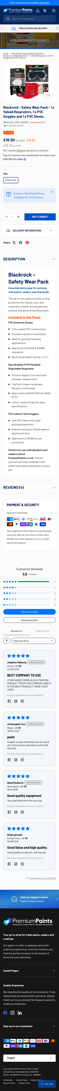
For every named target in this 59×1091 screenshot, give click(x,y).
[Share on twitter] (16, 701)
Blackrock (8, 122)
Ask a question (29, 620)
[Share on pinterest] (22, 701)
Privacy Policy (24, 1083)
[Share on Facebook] (20, 242)
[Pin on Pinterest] (27, 242)
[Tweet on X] (14, 242)
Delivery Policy (37, 1080)
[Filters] (6, 641)
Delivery (21, 150)
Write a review (29, 611)
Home (5, 53)
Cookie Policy (22, 1080)
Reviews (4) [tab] (16, 630)
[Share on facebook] (9, 701)
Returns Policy (9, 1083)
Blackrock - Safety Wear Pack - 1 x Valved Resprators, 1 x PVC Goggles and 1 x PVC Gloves (28, 57)
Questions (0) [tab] (42, 630)
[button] (45, 10)
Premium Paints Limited (28, 1069)
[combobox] (29, 18)
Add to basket (40, 216)
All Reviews (8, 1080)
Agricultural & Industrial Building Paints (27, 53)
